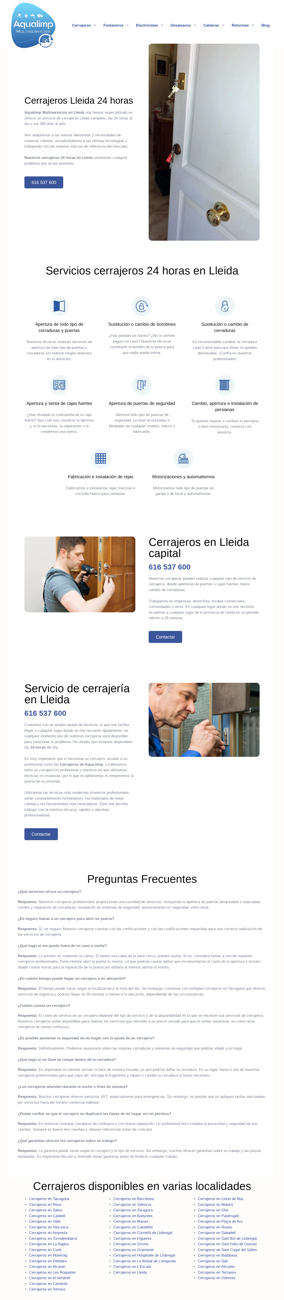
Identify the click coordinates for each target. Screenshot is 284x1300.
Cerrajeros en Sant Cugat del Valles (227, 1249)
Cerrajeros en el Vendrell (49, 1278)
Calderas (211, 25)
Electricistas (147, 25)
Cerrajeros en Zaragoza (133, 1210)
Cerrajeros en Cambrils (48, 1283)
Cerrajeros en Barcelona (133, 1199)
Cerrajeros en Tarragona (49, 1199)
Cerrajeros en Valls (45, 1221)
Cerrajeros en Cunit (45, 1249)
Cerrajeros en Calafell (47, 1216)
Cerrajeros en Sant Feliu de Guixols (227, 1244)
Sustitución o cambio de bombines (142, 324)
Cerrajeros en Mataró (215, 1204)
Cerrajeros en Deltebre (48, 1261)
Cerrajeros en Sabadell (217, 1233)
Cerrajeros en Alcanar (47, 1267)
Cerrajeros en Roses (215, 1227)
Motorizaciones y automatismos (183, 476)
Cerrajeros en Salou (45, 1210)
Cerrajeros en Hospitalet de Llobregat (144, 1255)
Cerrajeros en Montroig (48, 1255)
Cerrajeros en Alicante (216, 1267)
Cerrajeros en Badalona (217, 1255)
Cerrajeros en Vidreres (216, 1278)
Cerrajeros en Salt (213, 1261)
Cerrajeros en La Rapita (49, 1244)
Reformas (240, 25)
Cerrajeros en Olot (213, 1210)
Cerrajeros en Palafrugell (218, 1216)
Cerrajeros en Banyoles (132, 1216)
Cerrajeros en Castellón (133, 1227)
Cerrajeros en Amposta (48, 1233)
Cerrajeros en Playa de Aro (220, 1221)
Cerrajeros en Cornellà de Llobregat (142, 1233)
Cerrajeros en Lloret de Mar (220, 1199)
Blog (265, 25)
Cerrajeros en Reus (45, 1204)
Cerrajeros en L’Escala (132, 1267)
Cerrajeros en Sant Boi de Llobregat (227, 1238)
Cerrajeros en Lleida (130, 1272)
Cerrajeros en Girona (130, 1244)
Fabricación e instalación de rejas (100, 476)
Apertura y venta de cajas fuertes (59, 403)
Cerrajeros (81, 25)
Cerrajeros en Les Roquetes (52, 1272)
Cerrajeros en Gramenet (133, 1249)
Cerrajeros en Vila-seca (48, 1227)
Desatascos (181, 25)
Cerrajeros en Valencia (132, 1204)
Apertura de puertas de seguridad (142, 403)
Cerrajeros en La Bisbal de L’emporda (144, 1261)
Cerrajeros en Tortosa (47, 1289)
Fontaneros (113, 25)
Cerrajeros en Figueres (132, 1238)
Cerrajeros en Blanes (130, 1221)
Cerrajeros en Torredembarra (53, 1238)
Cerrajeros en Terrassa (217, 1272)
